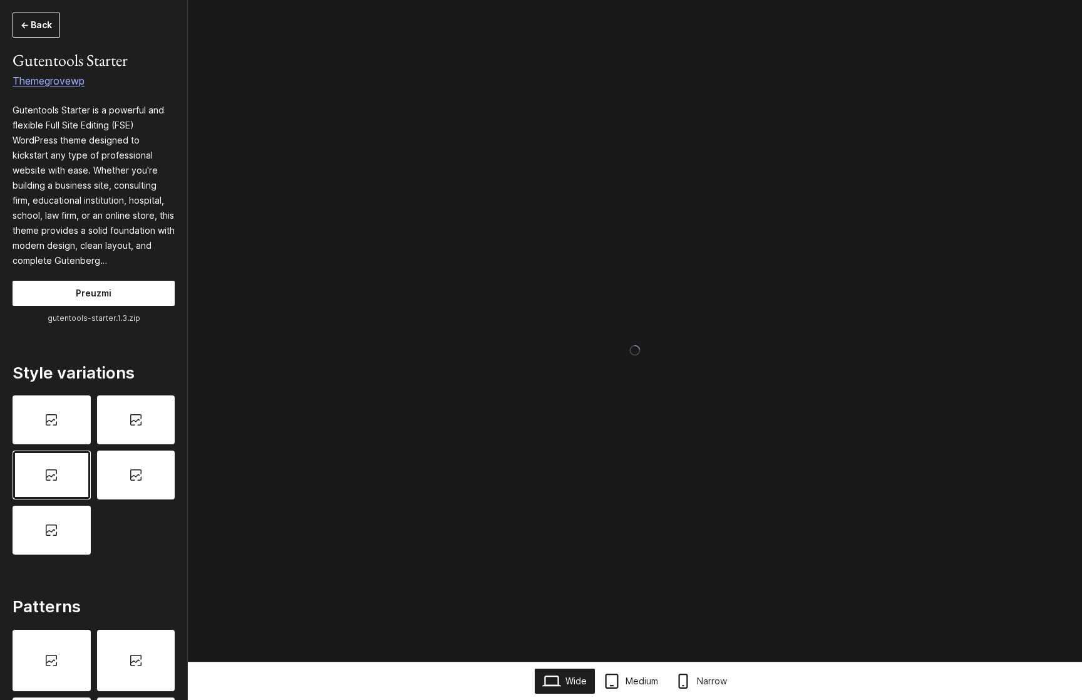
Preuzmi (93, 293)
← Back (36, 24)
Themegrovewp (49, 81)
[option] (52, 419)
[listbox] (94, 474)
